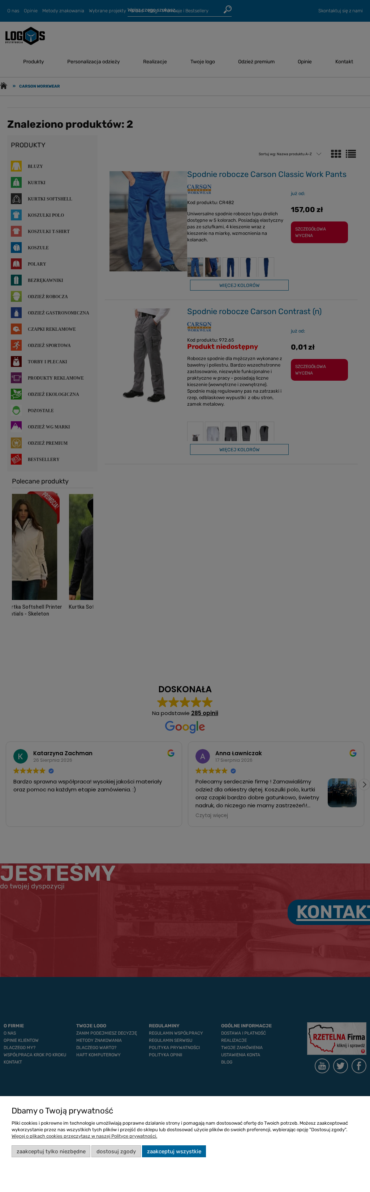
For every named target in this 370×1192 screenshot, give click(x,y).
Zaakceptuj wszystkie (174, 1151)
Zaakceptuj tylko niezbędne (51, 1151)
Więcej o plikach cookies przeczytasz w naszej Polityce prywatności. (84, 1136)
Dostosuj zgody (116, 1151)
